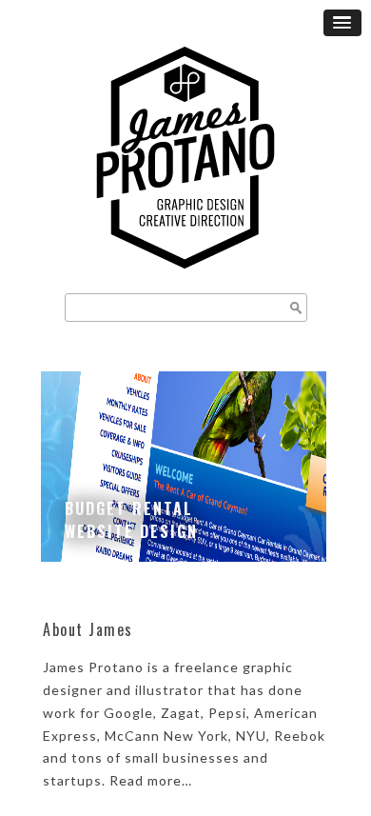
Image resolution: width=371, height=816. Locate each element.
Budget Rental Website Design (131, 520)
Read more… (150, 780)
